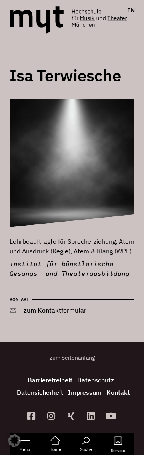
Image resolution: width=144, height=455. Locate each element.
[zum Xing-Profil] (72, 416)
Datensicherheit (40, 392)
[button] (14, 440)
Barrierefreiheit (50, 380)
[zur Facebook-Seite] (32, 416)
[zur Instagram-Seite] (52, 416)
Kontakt (118, 392)
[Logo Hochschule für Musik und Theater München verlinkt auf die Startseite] (37, 20)
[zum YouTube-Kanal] (112, 416)
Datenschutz (95, 380)
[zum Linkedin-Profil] (92, 416)
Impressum (85, 392)
